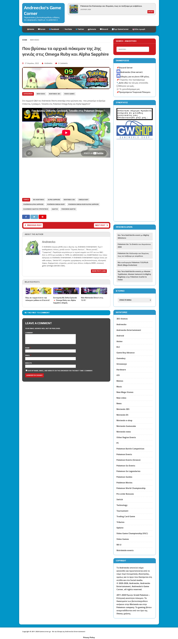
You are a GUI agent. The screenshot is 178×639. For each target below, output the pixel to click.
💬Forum (41, 29)
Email (27, 355)
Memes (119, 381)
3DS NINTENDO (38, 200)
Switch (119, 499)
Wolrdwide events (125, 550)
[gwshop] (134, 138)
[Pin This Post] (42, 217)
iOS (118, 375)
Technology (121, 505)
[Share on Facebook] (26, 217)
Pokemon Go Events (125, 466)
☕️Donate (92, 29)
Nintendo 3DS (54, 94)
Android (120, 336)
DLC (118, 347)
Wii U (118, 545)
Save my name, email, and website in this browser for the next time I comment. (60, 371)
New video (41, 94)
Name (27, 348)
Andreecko (48, 63)
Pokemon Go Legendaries (128, 471)
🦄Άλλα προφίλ (138, 29)
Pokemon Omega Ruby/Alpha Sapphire (83, 204)
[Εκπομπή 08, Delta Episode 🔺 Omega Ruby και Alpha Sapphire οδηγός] (66, 292)
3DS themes (122, 319)
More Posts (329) (99, 271)
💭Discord (104, 29)
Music (119, 387)
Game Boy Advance (125, 353)
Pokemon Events (124, 454)
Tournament (122, 511)
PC (117, 443)
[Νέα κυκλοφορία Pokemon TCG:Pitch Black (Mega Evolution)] (74, 13)
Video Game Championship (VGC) (132, 533)
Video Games (69, 94)
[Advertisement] (66, 178)
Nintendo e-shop (124, 420)
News (119, 403)
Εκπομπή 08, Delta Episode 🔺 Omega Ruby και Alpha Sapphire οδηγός (65, 300)
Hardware (121, 370)
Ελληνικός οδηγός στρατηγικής (35, 209)
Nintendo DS (122, 415)
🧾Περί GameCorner (120, 29)
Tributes (120, 522)
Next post (100, 225)
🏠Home (30, 29)
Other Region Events (126, 437)
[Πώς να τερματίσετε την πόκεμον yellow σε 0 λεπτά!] (38, 292)
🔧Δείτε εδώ (122, 83)
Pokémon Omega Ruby (56, 204)
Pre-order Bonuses (125, 494)
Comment (29, 333)
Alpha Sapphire (54, 200)
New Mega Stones (124, 392)
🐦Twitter (80, 29)
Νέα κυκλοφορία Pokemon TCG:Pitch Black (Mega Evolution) (106, 6)
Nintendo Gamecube (126, 426)
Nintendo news (123, 432)
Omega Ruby (83, 200)
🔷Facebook (54, 29)
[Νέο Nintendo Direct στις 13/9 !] (94, 292)
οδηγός (55, 209)
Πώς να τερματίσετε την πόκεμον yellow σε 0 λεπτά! (37, 299)
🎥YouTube (67, 29)
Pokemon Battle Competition (130, 449)
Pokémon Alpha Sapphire (33, 204)
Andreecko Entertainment (128, 330)
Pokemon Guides (124, 477)
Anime (119, 341)
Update (119, 528)
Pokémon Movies (124, 483)
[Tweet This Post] (34, 217)
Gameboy (120, 358)
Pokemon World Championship (130, 488)
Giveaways (121, 364)
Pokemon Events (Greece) (128, 460)
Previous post (34, 225)
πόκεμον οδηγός (69, 209)
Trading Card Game (125, 516)
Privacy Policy (89, 637)
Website (28, 363)
